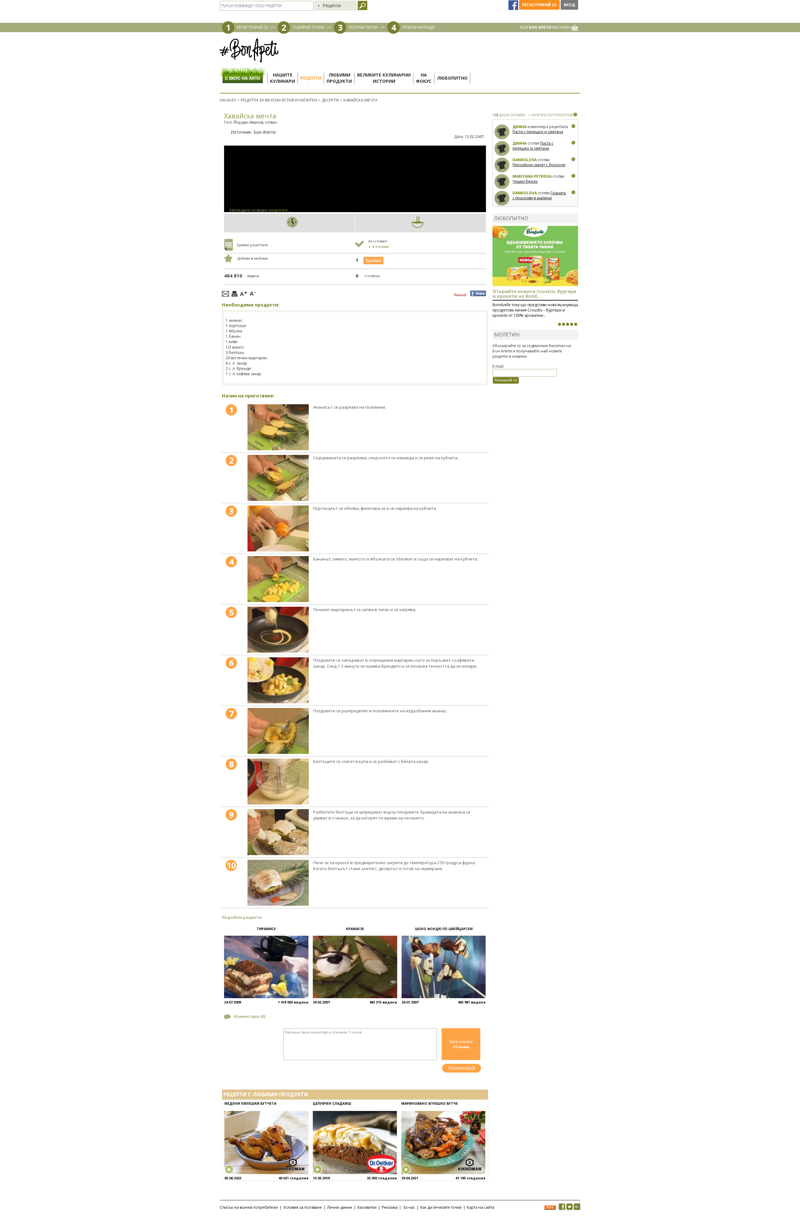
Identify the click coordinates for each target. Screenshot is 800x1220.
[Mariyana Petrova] (502, 181)
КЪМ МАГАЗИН (545, 27)
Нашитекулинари (282, 78)
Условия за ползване (302, 1207)
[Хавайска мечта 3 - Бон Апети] (278, 528)
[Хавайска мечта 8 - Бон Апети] (278, 781)
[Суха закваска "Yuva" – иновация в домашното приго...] (559, 324)
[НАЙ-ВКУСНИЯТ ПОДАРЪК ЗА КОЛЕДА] (567, 324)
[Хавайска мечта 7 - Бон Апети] (278, 731)
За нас (409, 1207)
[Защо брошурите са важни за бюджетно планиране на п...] (575, 324)
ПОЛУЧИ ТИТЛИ (363, 27)
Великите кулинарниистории (384, 78)
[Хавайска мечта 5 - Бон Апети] (278, 630)
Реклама (390, 1207)
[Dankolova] (502, 165)
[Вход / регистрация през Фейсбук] (513, 4)
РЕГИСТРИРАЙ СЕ (252, 27)
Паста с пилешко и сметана (537, 131)
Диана (519, 126)
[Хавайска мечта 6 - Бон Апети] (278, 680)
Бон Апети (264, 132)
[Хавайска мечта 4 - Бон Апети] (278, 579)
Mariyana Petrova (532, 176)
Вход (569, 4)
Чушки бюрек (525, 181)
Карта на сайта (480, 1207)
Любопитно (452, 78)
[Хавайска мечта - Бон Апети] (278, 427)
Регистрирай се (539, 4)
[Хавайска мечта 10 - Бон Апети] (278, 883)
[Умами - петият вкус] (571, 324)
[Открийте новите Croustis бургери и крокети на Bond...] (563, 324)
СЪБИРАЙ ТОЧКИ (308, 27)
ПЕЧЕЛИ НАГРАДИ (418, 27)
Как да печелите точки (441, 1207)
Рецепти (310, 78)
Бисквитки (367, 1207)
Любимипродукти (339, 78)
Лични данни (339, 1207)
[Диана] (502, 132)
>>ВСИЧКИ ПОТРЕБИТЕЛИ (550, 114)
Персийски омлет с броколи (538, 164)
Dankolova (524, 159)
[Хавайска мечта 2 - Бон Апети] (278, 478)
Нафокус (424, 78)
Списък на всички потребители (249, 1207)
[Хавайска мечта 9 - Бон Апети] (278, 832)
